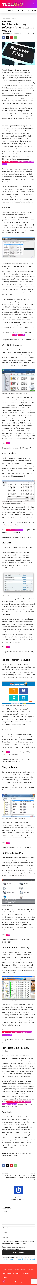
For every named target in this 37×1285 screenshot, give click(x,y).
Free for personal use (14, 530)
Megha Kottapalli (7, 33)
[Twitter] (18, 1282)
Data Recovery (10, 1153)
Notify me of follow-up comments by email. (15, 1247)
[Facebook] (3, 37)
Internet (8, 18)
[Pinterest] (11, 37)
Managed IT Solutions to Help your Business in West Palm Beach (27, 1177)
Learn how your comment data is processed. (18, 1259)
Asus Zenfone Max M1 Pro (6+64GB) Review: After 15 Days (9, 1177)
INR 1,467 (21, 335)
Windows (16, 1155)
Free (8, 443)
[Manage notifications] (3, 1281)
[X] (7, 37)
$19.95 (14, 335)
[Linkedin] (21, 1282)
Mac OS (17, 1153)
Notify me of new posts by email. (12, 1249)
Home (3, 18)
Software (14, 18)
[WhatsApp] (15, 37)
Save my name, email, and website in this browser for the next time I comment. (18, 1242)
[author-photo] (18, 1194)
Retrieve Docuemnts (7, 1155)
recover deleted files (26, 1153)
